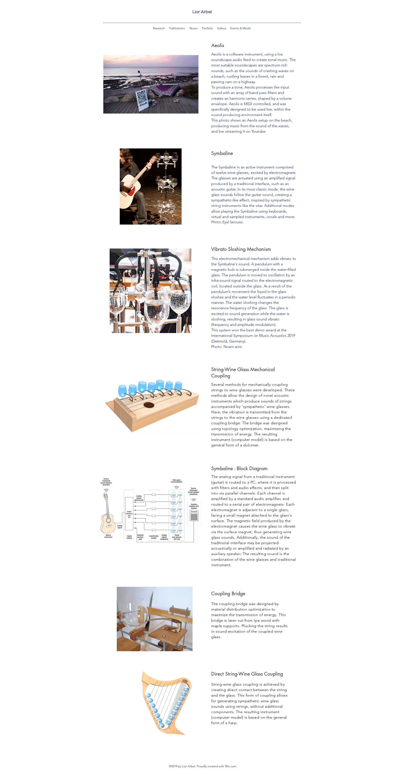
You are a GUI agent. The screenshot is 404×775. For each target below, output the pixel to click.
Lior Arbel (202, 11)
